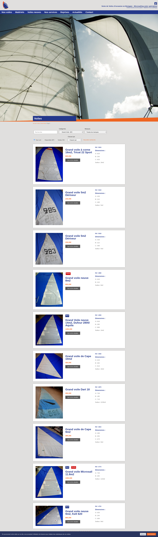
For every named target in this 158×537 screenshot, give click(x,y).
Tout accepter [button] (151, 534)
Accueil (34, 123)
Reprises (64, 12)
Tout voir (38, 140)
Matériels (19, 12)
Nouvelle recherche (89, 140)
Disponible (49, 140)
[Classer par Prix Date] (75, 140)
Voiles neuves (34, 12)
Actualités (77, 12)
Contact (89, 12)
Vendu (61, 140)
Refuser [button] (143, 534)
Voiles (38, 123)
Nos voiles (7, 12)
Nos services (50, 12)
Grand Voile (43, 123)
